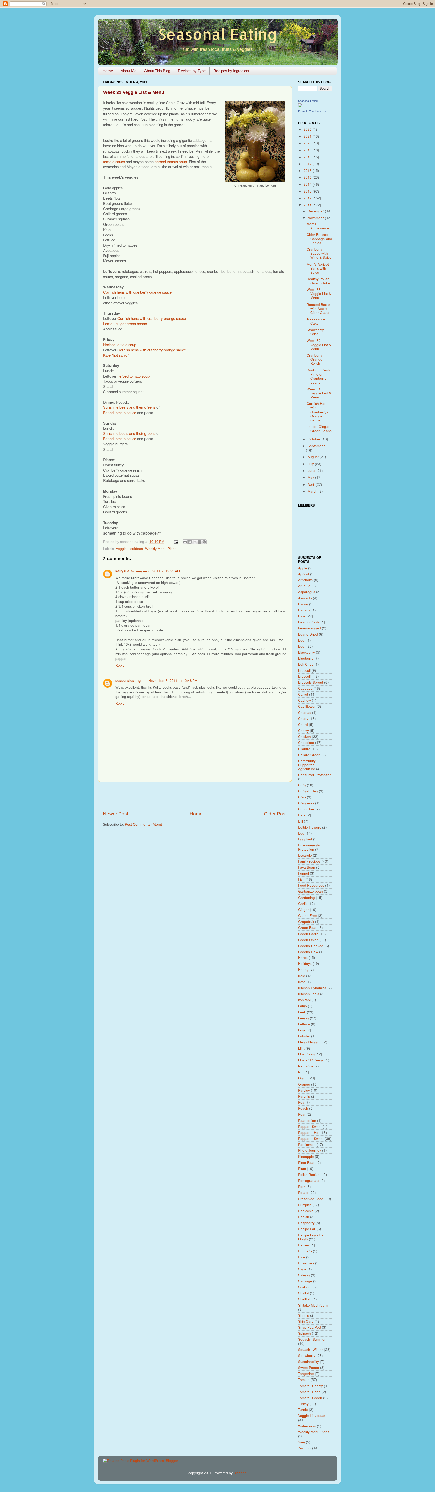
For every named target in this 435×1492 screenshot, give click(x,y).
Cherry (303, 730)
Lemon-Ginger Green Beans (319, 428)
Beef (301, 640)
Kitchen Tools (308, 993)
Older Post (275, 813)
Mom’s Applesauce (318, 225)
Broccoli (304, 670)
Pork (301, 1186)
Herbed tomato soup (119, 344)
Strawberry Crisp (315, 331)
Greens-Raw (308, 951)
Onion (303, 1078)
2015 (308, 177)
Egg (301, 833)
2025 (308, 129)
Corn (302, 784)
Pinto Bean (306, 1162)
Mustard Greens (311, 1060)
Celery (303, 718)
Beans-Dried (308, 634)
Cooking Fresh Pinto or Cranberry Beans (318, 376)
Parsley (304, 1090)
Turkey (303, 1403)
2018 (308, 157)
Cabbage (305, 688)
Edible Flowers (309, 827)
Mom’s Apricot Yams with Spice (318, 268)
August (314, 456)
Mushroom (306, 1054)
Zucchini (304, 1448)
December (316, 211)
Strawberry (306, 1355)
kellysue (122, 571)
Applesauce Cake (316, 321)
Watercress (307, 1426)
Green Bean (307, 927)
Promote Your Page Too (312, 111)
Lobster (304, 1036)
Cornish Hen (308, 791)
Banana (304, 610)
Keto (301, 981)
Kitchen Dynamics (312, 987)
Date (302, 815)
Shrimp (303, 1315)
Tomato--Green (310, 1397)
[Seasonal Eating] (300, 106)
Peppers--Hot (308, 1132)
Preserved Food (310, 1198)
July (311, 463)
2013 (308, 191)
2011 (308, 205)
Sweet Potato (308, 1367)
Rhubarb (305, 1251)
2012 (308, 198)
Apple (302, 568)
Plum (302, 1168)
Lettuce (304, 1024)
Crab (302, 797)
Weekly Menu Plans (160, 549)
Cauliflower (307, 706)
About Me (128, 71)
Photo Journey (309, 1150)
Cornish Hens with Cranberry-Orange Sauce (317, 411)
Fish (301, 879)
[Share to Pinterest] (204, 541)
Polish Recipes (309, 1174)
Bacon (303, 604)
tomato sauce (114, 161)
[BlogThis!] (189, 541)
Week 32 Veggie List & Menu (319, 344)
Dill (300, 821)
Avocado (305, 597)
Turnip (303, 1409)
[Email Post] (175, 542)
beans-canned (309, 628)
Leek (302, 1012)
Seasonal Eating (217, 34)
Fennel (303, 873)
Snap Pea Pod (309, 1327)
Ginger (303, 909)
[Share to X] (194, 541)
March (313, 491)
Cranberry (306, 803)
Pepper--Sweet (310, 1126)
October (314, 439)
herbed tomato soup (171, 161)
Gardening (306, 897)
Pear (302, 1114)
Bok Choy (305, 664)
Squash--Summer (312, 1339)
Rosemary (306, 1263)
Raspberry (306, 1222)
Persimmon (307, 1144)
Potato (303, 1192)
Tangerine (306, 1373)
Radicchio (306, 1210)
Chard (303, 724)
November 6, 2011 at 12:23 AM (155, 571)
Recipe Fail (307, 1228)
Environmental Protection (309, 847)
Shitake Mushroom (313, 1305)
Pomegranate (308, 1180)
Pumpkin (305, 1204)
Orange (304, 1084)
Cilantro (304, 748)
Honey (303, 969)
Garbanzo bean (310, 891)
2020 (308, 143)
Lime (302, 1030)
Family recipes (309, 861)
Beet (301, 646)
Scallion (304, 1287)
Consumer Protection (315, 774)
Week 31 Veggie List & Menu (319, 393)
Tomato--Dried (309, 1391)
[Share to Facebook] (199, 541)
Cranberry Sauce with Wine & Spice (319, 253)
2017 (308, 163)
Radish (303, 1216)
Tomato (304, 1379)
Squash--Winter (310, 1349)
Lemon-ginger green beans (125, 323)
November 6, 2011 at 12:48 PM (172, 680)
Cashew (304, 700)
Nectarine (305, 1066)
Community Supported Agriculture (307, 764)
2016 (308, 170)
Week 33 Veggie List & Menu (319, 293)
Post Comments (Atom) (143, 824)
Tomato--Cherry (310, 1385)
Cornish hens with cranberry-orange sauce (137, 292)
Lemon (303, 1018)
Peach (303, 1108)
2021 (308, 136)
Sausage (305, 1281)
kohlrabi (304, 999)
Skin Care (306, 1321)
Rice (301, 1257)
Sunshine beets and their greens (129, 407)
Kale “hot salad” (116, 355)
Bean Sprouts (309, 622)
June (312, 470)
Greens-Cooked (310, 945)
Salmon (304, 1275)
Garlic (302, 903)
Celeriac (304, 712)
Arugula (304, 585)
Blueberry (305, 658)
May (311, 477)
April (312, 484)
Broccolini (305, 676)
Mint (301, 1048)
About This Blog (157, 71)
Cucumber (306, 809)
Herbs (303, 957)
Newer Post (115, 813)
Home (108, 71)
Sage (302, 1268)
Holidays (305, 963)
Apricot (303, 574)
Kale (301, 975)
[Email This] (185, 541)
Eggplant (305, 839)
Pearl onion (307, 1120)
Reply (119, 665)
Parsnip (304, 1096)
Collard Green (309, 754)
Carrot (303, 694)
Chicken (304, 736)
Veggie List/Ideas (129, 549)
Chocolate (306, 742)
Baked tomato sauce (119, 412)
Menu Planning (310, 1042)
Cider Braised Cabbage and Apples (319, 238)
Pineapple (306, 1156)
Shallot (303, 1293)
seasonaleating (128, 680)
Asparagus (306, 591)
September (316, 445)
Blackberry (306, 652)
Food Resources (311, 885)
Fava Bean (306, 867)
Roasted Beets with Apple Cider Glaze (318, 308)
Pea (301, 1102)
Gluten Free (307, 915)
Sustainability (308, 1361)
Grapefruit (306, 921)
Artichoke (305, 579)
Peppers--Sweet (311, 1138)
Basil (302, 616)
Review (304, 1245)
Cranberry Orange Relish (315, 359)
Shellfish (304, 1299)
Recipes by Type (192, 71)
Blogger (240, 1473)
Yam (301, 1442)
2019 (308, 149)
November (316, 217)
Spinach (304, 1333)
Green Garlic (308, 933)
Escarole (305, 855)
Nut (301, 1072)
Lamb (302, 1005)
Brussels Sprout (310, 682)
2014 (308, 184)
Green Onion (308, 939)
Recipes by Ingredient (231, 71)
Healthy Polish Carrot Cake (318, 280)
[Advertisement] (195, 796)
